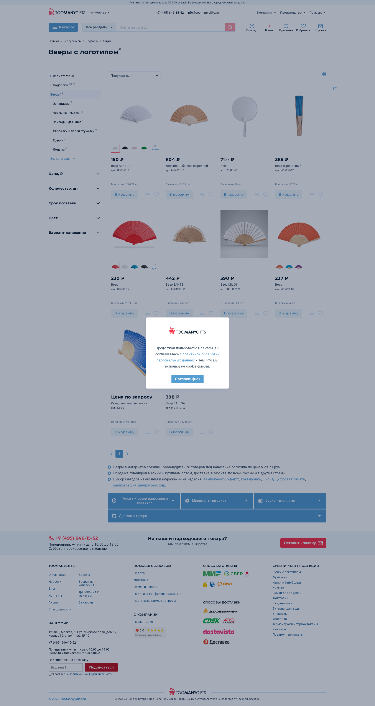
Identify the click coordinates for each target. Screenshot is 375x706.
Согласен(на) (187, 379)
